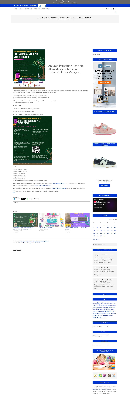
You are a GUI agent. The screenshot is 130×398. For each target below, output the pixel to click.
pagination (99, 313)
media (99, 311)
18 (111, 230)
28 (97, 236)
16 (104, 230)
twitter (111, 315)
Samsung (114, 313)
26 (115, 233)
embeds (100, 307)
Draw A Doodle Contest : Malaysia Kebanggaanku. (35, 241)
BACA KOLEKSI (104, 185)
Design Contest (111, 305)
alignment (95, 303)
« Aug (94, 239)
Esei (104, 307)
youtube (104, 317)
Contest (102, 305)
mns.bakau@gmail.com (58, 183)
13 (94, 230)
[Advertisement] (65, 36)
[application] (105, 205)
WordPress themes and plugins (101, 389)
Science (95, 315)
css (106, 305)
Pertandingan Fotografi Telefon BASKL (30, 243)
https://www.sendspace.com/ (42, 185)
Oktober (94, 313)
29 (101, 236)
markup (95, 311)
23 (104, 233)
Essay (107, 307)
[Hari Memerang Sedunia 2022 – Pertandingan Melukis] (77, 220)
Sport (98, 315)
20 (94, 233)
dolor (94, 307)
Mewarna (102, 311)
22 (101, 233)
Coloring (109, 303)
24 (108, 233)
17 (108, 230)
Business (100, 303)
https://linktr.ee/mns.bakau (59, 188)
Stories (101, 315)
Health (100, 309)
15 (101, 230)
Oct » (97, 239)
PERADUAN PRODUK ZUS (101, 267)
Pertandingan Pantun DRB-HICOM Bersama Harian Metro (103, 280)
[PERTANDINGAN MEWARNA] (51, 220)
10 (108, 227)
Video (95, 317)
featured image (112, 307)
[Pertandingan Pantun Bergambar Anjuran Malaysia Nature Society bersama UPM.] (25, 220)
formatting (96, 309)
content (96, 305)
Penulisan (110, 313)
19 (115, 230)
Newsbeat (109, 311)
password (104, 313)
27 (94, 236)
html (103, 309)
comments (113, 303)
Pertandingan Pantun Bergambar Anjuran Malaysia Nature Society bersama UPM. (23, 228)
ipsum (109, 309)
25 (111, 233)
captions (105, 303)
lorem (112, 309)
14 (97, 230)
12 (115, 227)
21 (97, 233)
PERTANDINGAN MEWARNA (46, 227)
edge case (97, 307)
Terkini (72, 20)
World (100, 318)
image (106, 309)
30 (104, 236)
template (106, 315)
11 (111, 227)
